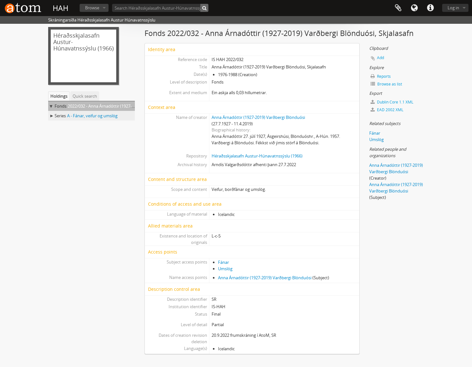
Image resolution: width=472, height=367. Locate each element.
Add (380, 57)
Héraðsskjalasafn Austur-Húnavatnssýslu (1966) (257, 156)
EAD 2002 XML (389, 109)
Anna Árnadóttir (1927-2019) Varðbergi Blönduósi (258, 117)
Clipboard (398, 8)
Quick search (85, 96)
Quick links (430, 8)
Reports (383, 76)
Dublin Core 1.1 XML (394, 102)
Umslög (225, 269)
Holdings (58, 96)
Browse (92, 8)
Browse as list (389, 84)
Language (414, 8)
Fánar (223, 262)
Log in (453, 8)
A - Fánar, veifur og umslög (92, 116)
